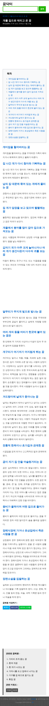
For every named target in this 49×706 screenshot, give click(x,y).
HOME (5, 16)
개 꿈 (9, 690)
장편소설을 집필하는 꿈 (18, 137)
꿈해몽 (33, 699)
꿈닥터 (8, 4)
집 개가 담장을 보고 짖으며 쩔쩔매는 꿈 (25, 89)
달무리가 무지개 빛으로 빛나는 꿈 (22, 105)
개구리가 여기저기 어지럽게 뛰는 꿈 (23, 115)
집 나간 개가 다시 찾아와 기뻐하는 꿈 (24, 82)
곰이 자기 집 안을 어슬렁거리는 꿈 (23, 124)
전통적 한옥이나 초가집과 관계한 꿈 (23, 121)
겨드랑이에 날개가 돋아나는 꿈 (21, 118)
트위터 (6, 607)
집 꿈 (15, 690)
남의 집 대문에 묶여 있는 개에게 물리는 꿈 (26, 85)
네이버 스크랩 (25, 607)
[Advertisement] (24, 49)
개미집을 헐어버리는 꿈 (18, 79)
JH (32, 702)
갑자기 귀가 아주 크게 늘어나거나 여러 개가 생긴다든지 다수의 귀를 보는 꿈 (24, 251)
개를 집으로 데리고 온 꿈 (18, 16)
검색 (42, 9)
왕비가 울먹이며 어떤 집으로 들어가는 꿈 (25, 128)
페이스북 (14, 607)
